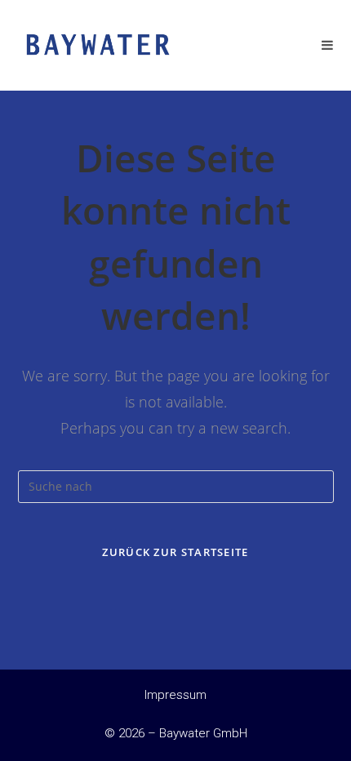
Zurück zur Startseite (175, 552)
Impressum (175, 695)
